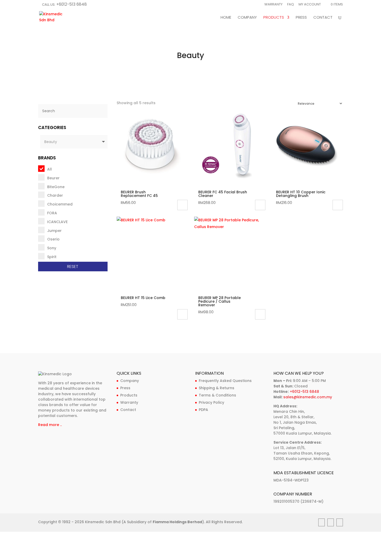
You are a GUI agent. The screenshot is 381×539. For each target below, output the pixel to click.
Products (273, 18)
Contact (323, 18)
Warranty (273, 5)
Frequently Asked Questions (225, 380)
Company (247, 18)
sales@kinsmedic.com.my (307, 397)
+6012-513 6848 (71, 4)
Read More (182, 314)
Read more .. (50, 424)
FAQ (290, 5)
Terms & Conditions (217, 395)
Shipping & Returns (216, 388)
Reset (72, 267)
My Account (310, 5)
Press (301, 18)
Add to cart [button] (182, 205)
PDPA (203, 409)
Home (226, 18)
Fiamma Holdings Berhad (177, 521)
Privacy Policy (211, 402)
